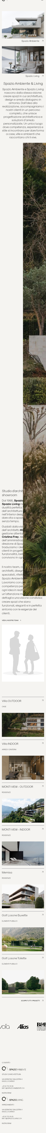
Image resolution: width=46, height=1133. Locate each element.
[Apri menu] (42, 5)
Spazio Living (32, 76)
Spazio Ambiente (30, 40)
